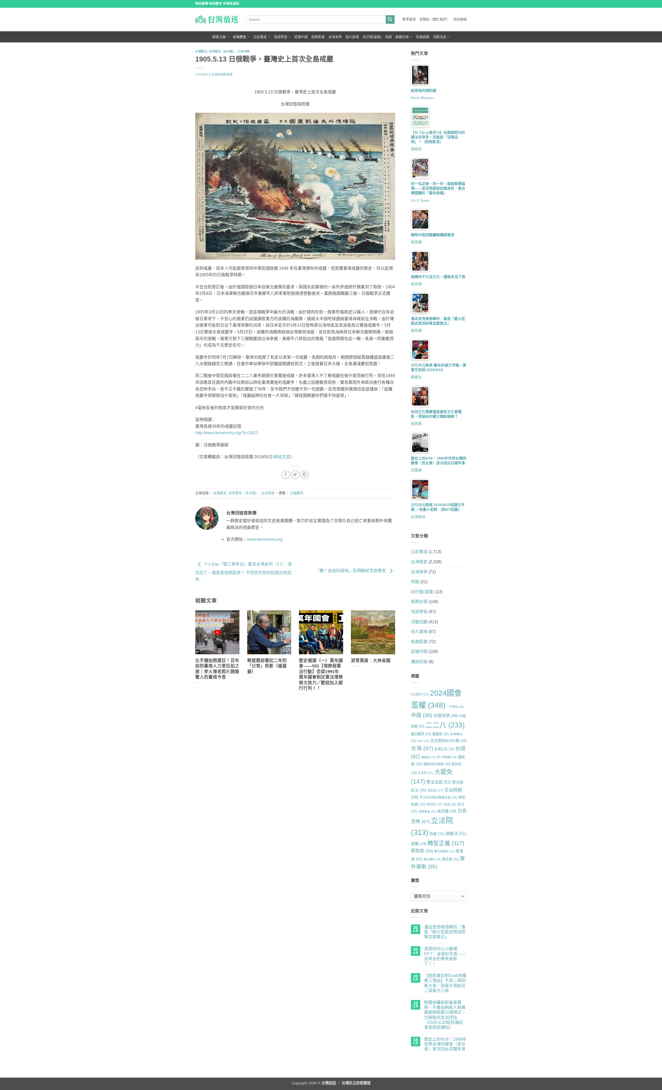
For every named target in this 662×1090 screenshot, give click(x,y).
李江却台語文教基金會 (438, 797)
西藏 (437, 834)
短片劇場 (352, 37)
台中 (423, 740)
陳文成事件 (444, 851)
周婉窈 (416, 149)
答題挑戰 (422, 37)
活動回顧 (419, 622)
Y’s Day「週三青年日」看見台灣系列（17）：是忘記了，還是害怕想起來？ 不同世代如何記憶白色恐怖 (243, 572)
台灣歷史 (239, 37)
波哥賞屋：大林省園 (370, 660)
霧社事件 (432, 859)
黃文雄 (450, 859)
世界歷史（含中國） (222, 51)
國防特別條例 (436, 764)
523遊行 (420, 694)
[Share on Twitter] (295, 474)
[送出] (390, 19)
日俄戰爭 (296, 493)
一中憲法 (455, 706)
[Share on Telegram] (304, 474)
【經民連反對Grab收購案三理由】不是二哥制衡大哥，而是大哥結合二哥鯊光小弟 (445, 983)
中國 (421, 715)
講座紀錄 (419, 661)
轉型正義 (445, 843)
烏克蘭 (446, 811)
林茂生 (435, 804)
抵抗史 (435, 790)
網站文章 (282, 457)
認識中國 (301, 37)
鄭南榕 (422, 850)
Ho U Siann (420, 200)
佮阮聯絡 (460, 19)
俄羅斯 (440, 734)
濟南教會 (427, 811)
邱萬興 (416, 470)
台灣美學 (335, 37)
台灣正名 (444, 749)
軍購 (418, 843)
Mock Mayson (422, 98)
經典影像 (318, 37)
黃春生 (416, 377)
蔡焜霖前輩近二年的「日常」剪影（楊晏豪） (267, 666)
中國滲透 (445, 715)
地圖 (388, 37)
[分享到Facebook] (286, 474)
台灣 (422, 748)
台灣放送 (418, 517)
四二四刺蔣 (447, 757)
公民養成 (260, 37)
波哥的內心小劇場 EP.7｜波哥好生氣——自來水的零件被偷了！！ (445, 956)
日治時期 (244, 51)
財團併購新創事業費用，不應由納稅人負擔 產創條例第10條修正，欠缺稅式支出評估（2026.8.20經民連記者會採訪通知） (445, 1014)
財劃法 (456, 833)
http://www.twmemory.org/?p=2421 (226, 433)
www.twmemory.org (265, 539)
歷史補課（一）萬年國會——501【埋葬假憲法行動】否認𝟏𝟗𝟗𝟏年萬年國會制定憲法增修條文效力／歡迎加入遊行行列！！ (321, 674)
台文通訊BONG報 (448, 741)
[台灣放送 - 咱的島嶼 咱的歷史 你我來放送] (216, 19)
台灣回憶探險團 (222, 74)
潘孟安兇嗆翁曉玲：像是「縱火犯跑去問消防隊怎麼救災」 (444, 932)
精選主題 (219, 37)
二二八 (445, 725)
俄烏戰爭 (421, 734)
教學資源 (409, 19)
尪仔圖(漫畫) (372, 37)
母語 (450, 804)
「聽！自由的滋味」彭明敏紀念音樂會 (351, 571)
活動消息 (439, 37)
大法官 (425, 773)
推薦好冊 (402, 37)
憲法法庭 (438, 782)
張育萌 (416, 242)
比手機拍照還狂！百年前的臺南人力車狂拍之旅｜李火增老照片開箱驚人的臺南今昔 (217, 669)
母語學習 (280, 37)
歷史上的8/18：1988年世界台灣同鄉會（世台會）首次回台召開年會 (445, 1044)
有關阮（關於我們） (434, 19)
